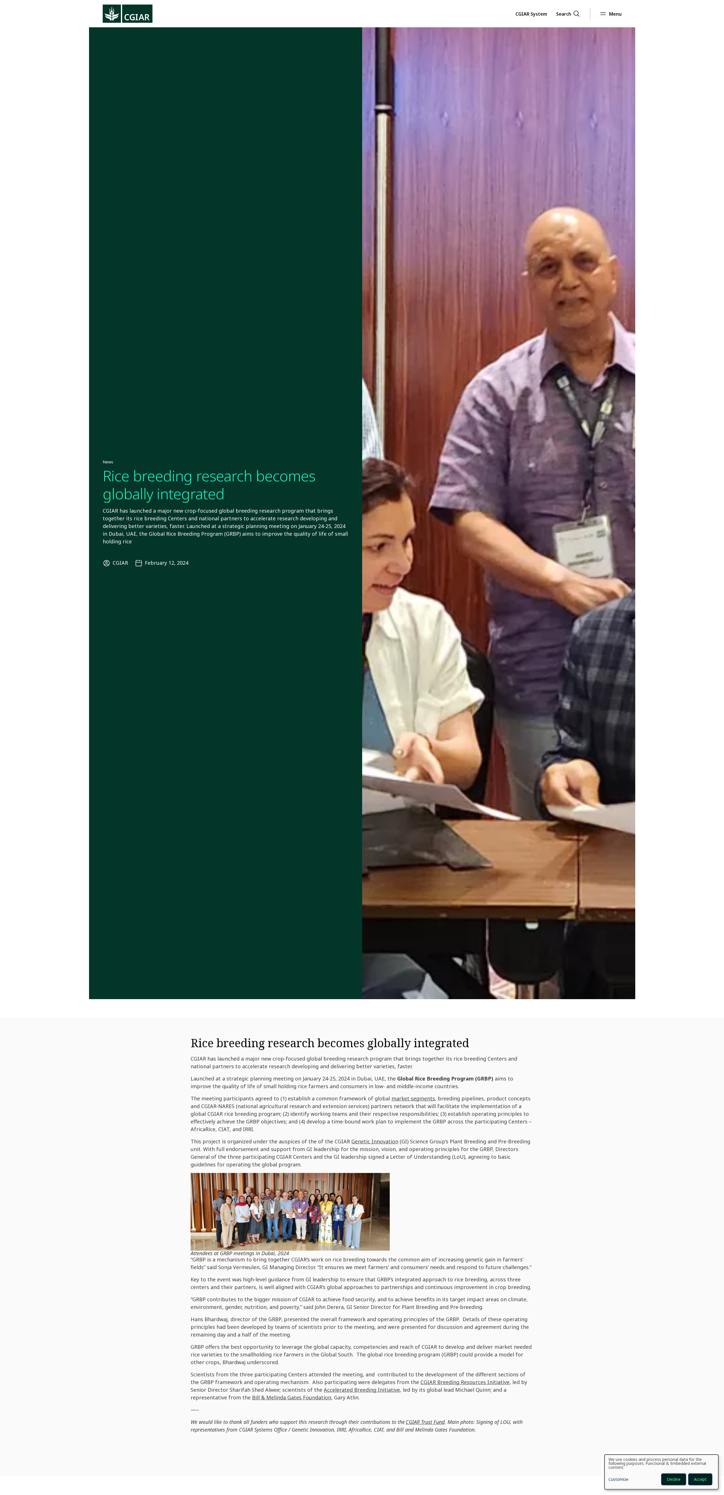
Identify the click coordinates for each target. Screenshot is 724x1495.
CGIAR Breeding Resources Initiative (465, 1382)
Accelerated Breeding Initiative (362, 1389)
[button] (531, 13)
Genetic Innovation (374, 1141)
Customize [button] (618, 1479)
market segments (413, 1098)
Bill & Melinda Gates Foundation (291, 1397)
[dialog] (661, 1472)
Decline (673, 1479)
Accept (700, 1479)
